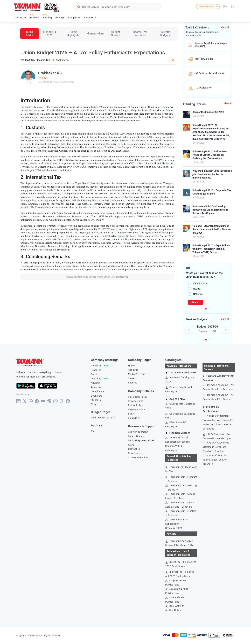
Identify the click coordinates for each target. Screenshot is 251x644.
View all (225, 27)
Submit (195, 302)
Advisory (96, 383)
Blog (93, 404)
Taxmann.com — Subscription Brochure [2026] (176, 523)
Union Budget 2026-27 (103, 417)
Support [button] (89, 17)
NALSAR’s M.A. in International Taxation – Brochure (216, 459)
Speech (203, 331)
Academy (96, 387)
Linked (41, 78)
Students (96, 400)
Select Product (206, 6)
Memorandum (95, 33)
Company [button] (73, 17)
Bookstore (96, 395)
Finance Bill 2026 (50, 33)
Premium (34, 17)
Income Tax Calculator (140, 33)
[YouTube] (43, 401)
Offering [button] (19, 17)
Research (96, 370)
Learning (47, 17)
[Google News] (49, 401)
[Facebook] (68, 401)
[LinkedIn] (18, 401)
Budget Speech (115, 33)
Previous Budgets (165, 33)
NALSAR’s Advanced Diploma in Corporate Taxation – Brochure (216, 447)
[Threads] (62, 401)
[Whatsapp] (31, 401)
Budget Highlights (73, 33)
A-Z (93, 431)
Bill (214, 331)
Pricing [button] (59, 17)
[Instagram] (55, 401)
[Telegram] (37, 401)
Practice (95, 374)
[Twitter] (25, 401)
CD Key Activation (138, 457)
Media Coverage (137, 374)
